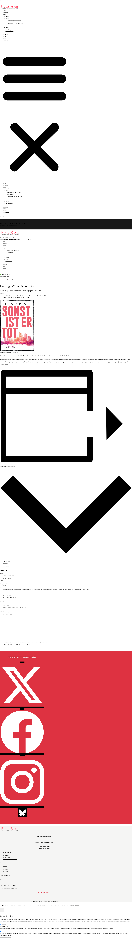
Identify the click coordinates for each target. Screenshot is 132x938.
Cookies (5, 866)
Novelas (8, 16)
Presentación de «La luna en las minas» (17, 297)
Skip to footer (10, 1)
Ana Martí (11, 22)
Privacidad (5, 869)
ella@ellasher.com (44, 846)
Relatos (8, 27)
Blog (4, 36)
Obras (4, 14)
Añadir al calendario (7, 466)
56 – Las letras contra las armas (10, 859)
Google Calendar (7, 561)
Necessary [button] (2, 923)
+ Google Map (23, 607)
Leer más (77, 905)
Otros (7, 29)
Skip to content (3, 1)
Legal (4, 868)
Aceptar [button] (72, 905)
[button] (34, 112)
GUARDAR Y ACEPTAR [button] (5, 937)
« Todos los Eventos (4, 276)
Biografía (5, 12)
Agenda (5, 38)
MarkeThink (54, 901)
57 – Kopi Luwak (6, 857)
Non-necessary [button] (3, 930)
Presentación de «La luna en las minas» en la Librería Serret (25, 295)
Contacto (6, 40)
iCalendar (5, 563)
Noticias (5, 34)
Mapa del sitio (6, 871)
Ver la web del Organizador (9, 597)
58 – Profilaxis (6, 855)
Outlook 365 (5, 565)
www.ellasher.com (44, 848)
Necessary (4, 924)
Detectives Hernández (14, 20)
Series (7, 18)
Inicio (4, 10)
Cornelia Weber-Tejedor (15, 24)
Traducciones (9, 31)
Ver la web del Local (7, 614)
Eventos (5, 225)
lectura (4, 585)
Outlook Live (6, 566)
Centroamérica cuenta (8, 885)
